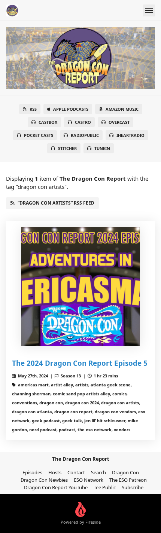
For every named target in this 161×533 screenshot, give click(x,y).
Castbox (48, 122)
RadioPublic (85, 135)
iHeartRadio (130, 135)
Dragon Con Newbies (44, 480)
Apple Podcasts (70, 109)
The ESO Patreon (128, 480)
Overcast (119, 122)
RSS (33, 109)
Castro (83, 122)
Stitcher (67, 148)
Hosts (54, 472)
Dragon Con (125, 472)
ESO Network (88, 480)
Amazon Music (122, 109)
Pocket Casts (38, 135)
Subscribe (132, 487)
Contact (76, 472)
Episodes (32, 472)
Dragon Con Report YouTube (56, 487)
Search (98, 472)
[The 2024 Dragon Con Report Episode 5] (80, 286)
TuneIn (102, 148)
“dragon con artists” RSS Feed (56, 203)
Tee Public (105, 487)
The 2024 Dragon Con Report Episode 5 (80, 363)
